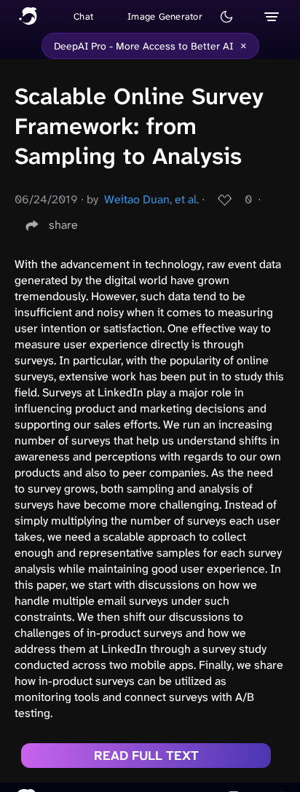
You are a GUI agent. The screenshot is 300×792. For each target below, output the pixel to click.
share (63, 224)
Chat (83, 16)
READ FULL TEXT (146, 755)
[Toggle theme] (226, 16)
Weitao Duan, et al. (151, 199)
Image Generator (164, 16)
